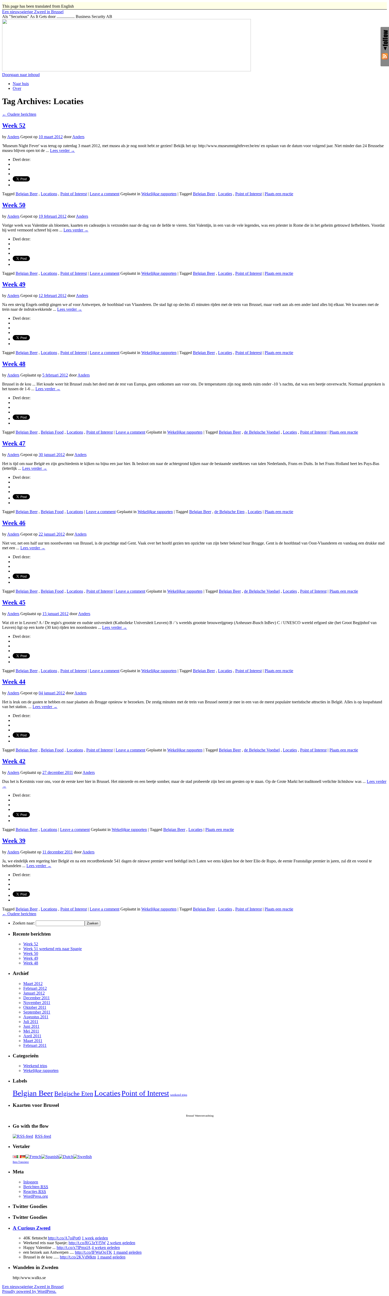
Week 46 (13, 522)
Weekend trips (35, 1065)
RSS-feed (43, 1136)
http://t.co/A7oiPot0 (64, 1238)
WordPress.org (35, 1196)
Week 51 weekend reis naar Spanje (52, 948)
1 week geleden (95, 1238)
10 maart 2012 (51, 136)
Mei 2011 (31, 1031)
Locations (49, 194)
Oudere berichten (19, 114)
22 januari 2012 (52, 534)
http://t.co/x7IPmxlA (74, 1247)
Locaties (225, 194)
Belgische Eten (73, 1093)
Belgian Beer (27, 194)
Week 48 (13, 363)
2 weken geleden (121, 1243)
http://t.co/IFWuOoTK (93, 1252)
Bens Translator (21, 1162)
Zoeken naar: (24, 923)
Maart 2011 (32, 1040)
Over (17, 88)
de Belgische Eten (229, 511)
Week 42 (13, 761)
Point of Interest (73, 194)
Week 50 (13, 205)
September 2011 (36, 1012)
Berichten (35, 1186)
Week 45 (13, 602)
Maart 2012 (33, 983)
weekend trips (178, 1094)
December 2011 (36, 998)
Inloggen (30, 1182)
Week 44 (13, 681)
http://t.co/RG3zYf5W (87, 1243)
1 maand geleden (127, 1252)
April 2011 (32, 1036)
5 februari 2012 (55, 375)
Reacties (34, 1191)
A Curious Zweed (32, 1228)
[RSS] (385, 57)
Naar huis (21, 83)
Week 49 (13, 284)
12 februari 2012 (52, 295)
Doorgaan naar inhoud (21, 74)
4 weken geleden (106, 1247)
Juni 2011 (31, 1026)
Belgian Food (52, 432)
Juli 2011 (30, 1021)
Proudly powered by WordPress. (29, 1291)
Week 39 (13, 840)
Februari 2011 (35, 1045)
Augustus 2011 (35, 1017)
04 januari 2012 (52, 693)
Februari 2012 (35, 988)
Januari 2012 (34, 993)
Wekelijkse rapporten (159, 194)
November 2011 (36, 1002)
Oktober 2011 (34, 1007)
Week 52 (13, 125)
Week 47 (13, 443)
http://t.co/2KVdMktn (78, 1257)
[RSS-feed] (23, 1136)
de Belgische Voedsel (262, 432)
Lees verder (62, 150)
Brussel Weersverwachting (200, 1115)
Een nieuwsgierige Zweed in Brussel (33, 1286)
